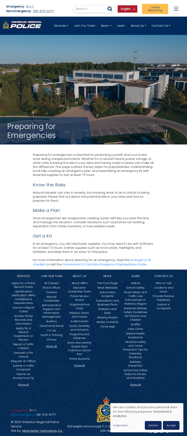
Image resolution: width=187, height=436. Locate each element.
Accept (171, 425)
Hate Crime (135, 329)
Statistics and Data (107, 311)
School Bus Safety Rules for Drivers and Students (135, 374)
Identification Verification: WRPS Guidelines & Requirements (23, 297)
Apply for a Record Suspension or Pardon (23, 334)
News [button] (105, 26)
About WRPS (79, 283)
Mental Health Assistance (135, 335)
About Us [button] (137, 26)
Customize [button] (120, 425)
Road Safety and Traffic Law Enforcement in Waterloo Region (135, 298)
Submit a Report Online (24, 309)
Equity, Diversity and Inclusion (79, 328)
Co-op (51, 330)
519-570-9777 (43, 11)
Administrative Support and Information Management (51, 311)
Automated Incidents (107, 294)
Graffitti (135, 324)
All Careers (51, 283)
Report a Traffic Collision (23, 346)
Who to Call (163, 283)
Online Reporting (155, 8)
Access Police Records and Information (23, 319)
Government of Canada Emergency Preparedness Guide (104, 264)
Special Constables (51, 298)
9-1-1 (30, 6)
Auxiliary (51, 321)
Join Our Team (85, 26)
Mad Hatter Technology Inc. (42, 431)
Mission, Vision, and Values (79, 315)
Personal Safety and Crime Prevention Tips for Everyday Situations (135, 349)
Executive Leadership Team (79, 289)
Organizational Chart (79, 306)
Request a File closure (23, 354)
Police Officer (51, 288)
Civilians (51, 292)
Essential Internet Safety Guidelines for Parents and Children (135, 314)
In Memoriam (79, 321)
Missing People (107, 317)
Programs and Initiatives (79, 336)
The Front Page (107, 283)
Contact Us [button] (160, 26)
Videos (135, 283)
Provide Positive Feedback (163, 298)
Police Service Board (79, 298)
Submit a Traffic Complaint (23, 367)
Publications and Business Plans (107, 302)
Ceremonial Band (52, 326)
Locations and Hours (163, 289)
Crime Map (107, 326)
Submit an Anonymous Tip (23, 376)
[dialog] (146, 417)
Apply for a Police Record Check (23, 285)
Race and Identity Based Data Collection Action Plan (79, 348)
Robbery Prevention (135, 364)
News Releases (107, 288)
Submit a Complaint (163, 306)
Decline (153, 425)
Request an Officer (23, 361)
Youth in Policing (51, 335)
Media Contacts (107, 322)
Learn (121, 26)
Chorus (51, 339)
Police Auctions (79, 359)
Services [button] (60, 26)
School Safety (135, 288)
